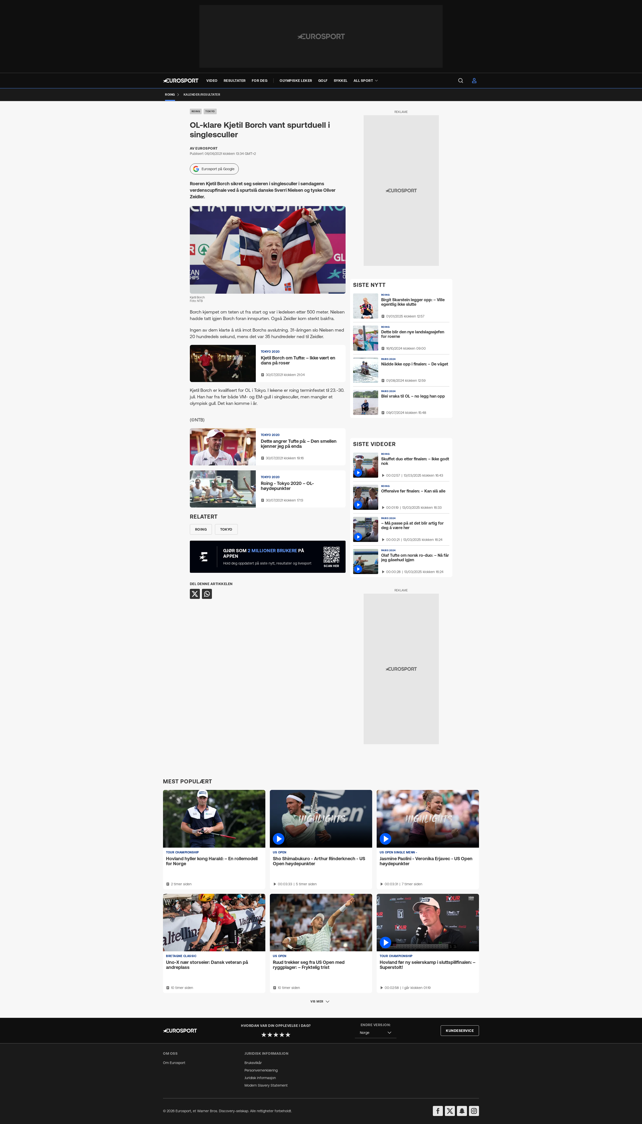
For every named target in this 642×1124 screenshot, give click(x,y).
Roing (196, 111)
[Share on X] (195, 594)
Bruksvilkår (253, 1063)
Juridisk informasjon (260, 1078)
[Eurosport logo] (180, 80)
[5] (288, 1035)
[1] (264, 1035)
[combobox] (375, 1032)
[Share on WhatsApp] (207, 594)
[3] (276, 1035)
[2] (270, 1035)
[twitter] (450, 1111)
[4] (282, 1035)
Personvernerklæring (261, 1070)
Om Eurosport (174, 1063)
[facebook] (438, 1111)
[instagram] (474, 1111)
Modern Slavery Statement (266, 1085)
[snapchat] (462, 1111)
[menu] (460, 80)
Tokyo (210, 111)
